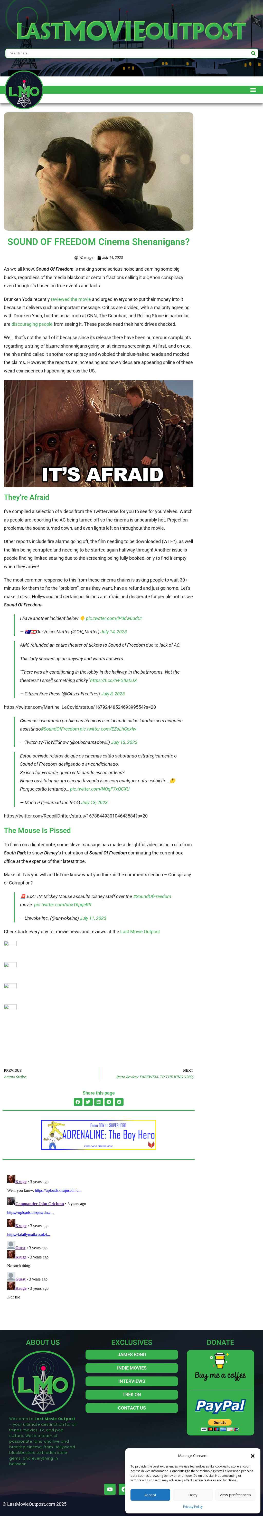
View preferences (235, 1494)
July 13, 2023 (124, 742)
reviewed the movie (71, 299)
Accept (150, 1494)
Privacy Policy (193, 1506)
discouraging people (32, 324)
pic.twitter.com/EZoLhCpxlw (108, 729)
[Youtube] (110, 1489)
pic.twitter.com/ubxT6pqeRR (62, 904)
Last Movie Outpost (140, 931)
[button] (252, 1455)
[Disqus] (98, 1237)
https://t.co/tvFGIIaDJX (113, 680)
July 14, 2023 (113, 631)
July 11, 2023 (93, 918)
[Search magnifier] (253, 53)
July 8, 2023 (113, 693)
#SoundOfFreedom (60, 729)
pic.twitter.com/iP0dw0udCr (114, 618)
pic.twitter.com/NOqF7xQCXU (99, 789)
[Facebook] (124, 1489)
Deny (193, 1494)
